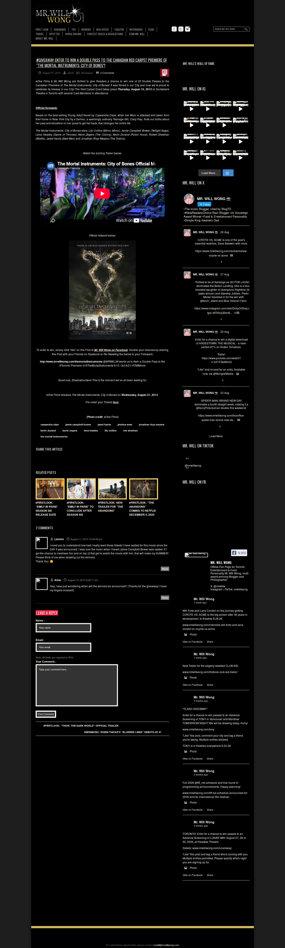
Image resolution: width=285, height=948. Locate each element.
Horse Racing (73, 34)
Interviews (136, 29)
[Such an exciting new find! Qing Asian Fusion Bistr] (224, 158)
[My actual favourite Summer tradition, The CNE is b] (224, 141)
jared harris (104, 424)
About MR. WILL (44, 38)
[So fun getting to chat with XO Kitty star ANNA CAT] (240, 141)
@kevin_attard (209, 301)
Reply (165, 568)
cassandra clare (50, 424)
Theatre (119, 29)
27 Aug (224, 274)
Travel (40, 34)
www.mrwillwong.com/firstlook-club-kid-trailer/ (210, 672)
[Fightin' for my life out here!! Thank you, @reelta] (240, 125)
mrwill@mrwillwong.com (166, 945)
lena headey (91, 430)
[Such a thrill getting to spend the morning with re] (191, 109)
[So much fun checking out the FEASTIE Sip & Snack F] (208, 141)
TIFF (73, 29)
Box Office (102, 29)
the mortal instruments (54, 436)
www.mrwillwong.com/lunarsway (212, 848)
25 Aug (224, 331)
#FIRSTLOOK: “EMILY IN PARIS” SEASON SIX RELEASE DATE (47, 509)
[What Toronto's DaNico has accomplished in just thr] (191, 141)
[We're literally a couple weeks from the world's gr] (224, 125)
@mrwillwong (193, 465)
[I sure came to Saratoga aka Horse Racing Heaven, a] (240, 109)
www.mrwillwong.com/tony (198, 729)
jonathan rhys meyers (151, 424)
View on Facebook (193, 641)
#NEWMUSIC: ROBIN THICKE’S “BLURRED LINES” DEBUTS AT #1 (122, 732)
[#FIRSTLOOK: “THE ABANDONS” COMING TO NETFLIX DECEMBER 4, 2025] (142, 488)
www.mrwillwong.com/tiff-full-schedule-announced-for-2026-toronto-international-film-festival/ (215, 795)
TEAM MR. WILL (137, 34)
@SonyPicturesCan (208, 408)
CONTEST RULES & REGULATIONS (105, 34)
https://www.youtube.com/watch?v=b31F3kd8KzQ (221, 360)
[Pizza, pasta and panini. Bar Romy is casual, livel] (191, 158)
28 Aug (224, 232)
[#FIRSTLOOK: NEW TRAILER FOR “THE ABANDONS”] (111, 488)
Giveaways (60, 29)
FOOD (151, 29)
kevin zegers (70, 430)
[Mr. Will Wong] (196, 555)
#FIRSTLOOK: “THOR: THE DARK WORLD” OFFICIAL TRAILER (80, 725)
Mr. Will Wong (204, 599)
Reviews (86, 30)
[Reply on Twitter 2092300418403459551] (196, 380)
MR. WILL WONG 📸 (205, 232)
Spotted (54, 34)
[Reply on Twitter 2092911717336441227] (196, 319)
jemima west (125, 424)
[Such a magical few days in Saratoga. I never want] (224, 109)
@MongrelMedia (223, 373)
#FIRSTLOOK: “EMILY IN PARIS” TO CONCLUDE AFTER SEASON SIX (80, 509)
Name (40, 620)
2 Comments (107, 72)
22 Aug (224, 393)
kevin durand (48, 430)
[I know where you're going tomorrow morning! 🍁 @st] (191, 125)
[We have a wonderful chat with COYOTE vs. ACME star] (208, 158)
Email (40, 640)
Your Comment (46, 661)
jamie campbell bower (78, 424)
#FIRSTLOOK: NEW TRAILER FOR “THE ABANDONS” (110, 507)
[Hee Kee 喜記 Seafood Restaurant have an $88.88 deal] (208, 109)
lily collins (110, 430)
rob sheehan (130, 430)
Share (210, 641)
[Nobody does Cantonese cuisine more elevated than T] (240, 158)
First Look (42, 29)
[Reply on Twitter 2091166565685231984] (196, 426)
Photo (193, 634)
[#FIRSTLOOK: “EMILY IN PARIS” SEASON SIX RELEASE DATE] (49, 488)
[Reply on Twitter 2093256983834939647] (196, 262)
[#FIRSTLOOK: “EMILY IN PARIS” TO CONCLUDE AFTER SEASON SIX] (80, 488)
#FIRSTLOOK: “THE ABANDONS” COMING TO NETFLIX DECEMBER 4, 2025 (142, 509)
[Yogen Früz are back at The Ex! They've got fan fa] (208, 125)
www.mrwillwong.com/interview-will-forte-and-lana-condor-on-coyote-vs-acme (213, 627)
